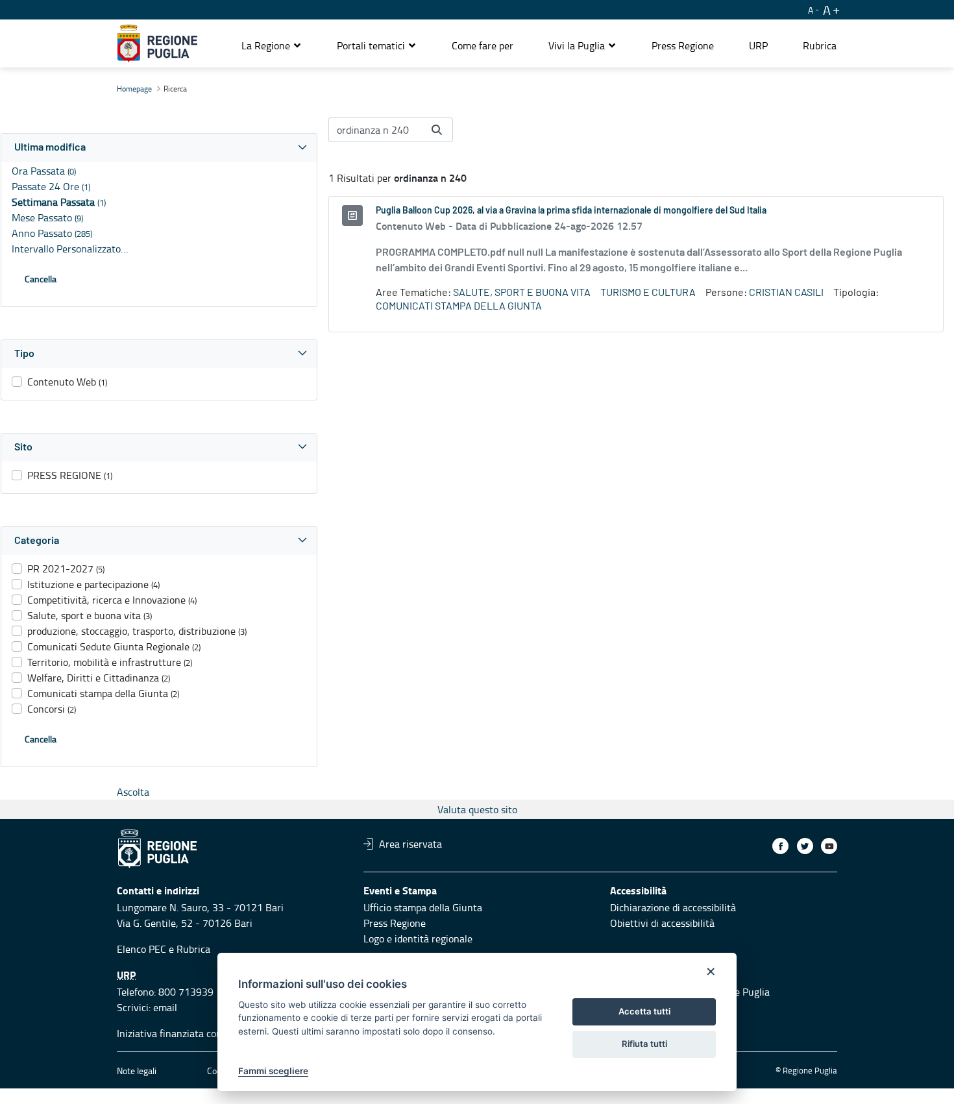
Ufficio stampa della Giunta (422, 907)
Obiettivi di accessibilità (662, 923)
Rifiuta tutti (644, 1043)
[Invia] (436, 129)
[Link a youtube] (829, 846)
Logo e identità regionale (417, 938)
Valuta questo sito (477, 809)
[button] (271, 45)
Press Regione (394, 923)
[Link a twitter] (805, 846)
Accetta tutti (644, 1011)
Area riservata (410, 844)
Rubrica (193, 949)
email (165, 1007)
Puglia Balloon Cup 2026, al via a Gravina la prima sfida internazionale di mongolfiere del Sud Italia (571, 210)
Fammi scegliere (273, 1071)
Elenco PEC (141, 949)
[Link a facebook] (780, 846)
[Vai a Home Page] (157, 43)
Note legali (136, 1070)
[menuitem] (482, 45)
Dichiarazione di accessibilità (673, 907)
